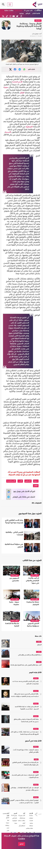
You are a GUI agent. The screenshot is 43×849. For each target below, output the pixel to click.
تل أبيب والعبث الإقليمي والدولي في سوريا (32, 580)
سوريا (6, 87)
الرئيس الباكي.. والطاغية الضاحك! (14, 533)
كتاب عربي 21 (28, 10)
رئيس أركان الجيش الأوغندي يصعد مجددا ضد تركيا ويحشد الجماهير (25, 682)
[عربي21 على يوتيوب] (13, 16)
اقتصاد (31, 820)
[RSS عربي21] (3, 16)
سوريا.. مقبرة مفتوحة (14, 603)
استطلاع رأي (22, 826)
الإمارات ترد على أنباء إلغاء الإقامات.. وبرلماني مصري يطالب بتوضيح (24, 789)
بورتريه (22, 13)
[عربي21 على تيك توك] (7, 16)
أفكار (24, 823)
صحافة (36, 746)
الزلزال (22, 93)
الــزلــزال (39, 644)
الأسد (20, 481)
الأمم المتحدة (17, 82)
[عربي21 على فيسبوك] (21, 16)
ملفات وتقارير (29, 828)
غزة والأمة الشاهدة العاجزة (12, 625)
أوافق (21, 844)
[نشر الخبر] (10, 69)
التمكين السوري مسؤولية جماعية (33, 625)
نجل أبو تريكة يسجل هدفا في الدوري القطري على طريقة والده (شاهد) (25, 764)
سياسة (36, 678)
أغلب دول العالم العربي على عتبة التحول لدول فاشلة (26, 665)
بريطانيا (7, 825)
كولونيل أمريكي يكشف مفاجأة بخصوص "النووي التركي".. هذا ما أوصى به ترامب (24, 801)
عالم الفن (14, 818)
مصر (8, 828)
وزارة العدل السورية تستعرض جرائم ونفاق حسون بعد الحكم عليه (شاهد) (26, 720)
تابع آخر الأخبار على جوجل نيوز (24, 491)
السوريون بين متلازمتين (14, 579)
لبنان (8, 830)
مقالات (38, 10)
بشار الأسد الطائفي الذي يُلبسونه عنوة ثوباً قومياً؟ (14, 521)
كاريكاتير (28, 13)
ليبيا (8, 820)
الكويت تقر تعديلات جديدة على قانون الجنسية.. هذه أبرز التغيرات (24, 776)
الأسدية (8, 132)
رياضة (36, 759)
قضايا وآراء (18, 10)
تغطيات (31, 818)
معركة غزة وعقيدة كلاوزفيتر (33, 603)
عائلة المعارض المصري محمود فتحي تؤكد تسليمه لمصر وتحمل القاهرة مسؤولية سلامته (24, 695)
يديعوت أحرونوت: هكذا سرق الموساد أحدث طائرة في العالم (25, 751)
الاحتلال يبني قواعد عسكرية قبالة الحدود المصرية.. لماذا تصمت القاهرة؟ (26, 708)
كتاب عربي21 (21, 815)
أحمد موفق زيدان (37, 34)
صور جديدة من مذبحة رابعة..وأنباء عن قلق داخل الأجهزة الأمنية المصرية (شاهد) (24, 733)
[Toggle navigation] (9, 4)
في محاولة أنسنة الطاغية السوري (14, 545)
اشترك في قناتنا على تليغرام (24, 497)
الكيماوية (29, 127)
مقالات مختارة (8, 10)
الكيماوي (28, 481)
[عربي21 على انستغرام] (10, 16)
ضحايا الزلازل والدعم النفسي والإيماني (30, 655)
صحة (16, 823)
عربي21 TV (14, 815)
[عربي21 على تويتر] (17, 16)
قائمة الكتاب (36, 13)
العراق (7, 818)
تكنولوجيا (14, 820)
